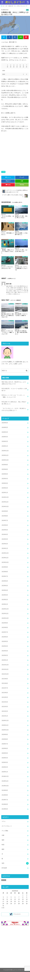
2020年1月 (5, 771)
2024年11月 (5, 502)
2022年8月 (5, 627)
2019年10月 (5, 785)
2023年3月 (5, 595)
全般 (4, 171)
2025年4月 (5, 478)
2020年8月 (5, 739)
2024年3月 (5, 539)
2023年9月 (5, 567)
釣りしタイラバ (15, 2)
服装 (3, 849)
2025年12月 (5, 450)
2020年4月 (5, 757)
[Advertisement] (15, 151)
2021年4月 (5, 702)
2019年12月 (5, 776)
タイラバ (4, 880)
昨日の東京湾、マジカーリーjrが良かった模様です (14, 389)
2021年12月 (5, 664)
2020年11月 (5, 725)
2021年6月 (5, 692)
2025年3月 (5, 483)
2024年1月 (5, 548)
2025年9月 (5, 464)
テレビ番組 (5, 830)
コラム (4, 821)
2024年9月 (5, 511)
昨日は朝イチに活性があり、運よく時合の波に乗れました (14, 402)
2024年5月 (5, 529)
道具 (3, 863)
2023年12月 (5, 553)
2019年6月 (5, 804)
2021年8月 (5, 683)
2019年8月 (5, 795)
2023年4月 (5, 590)
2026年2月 (5, 441)
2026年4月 (5, 432)
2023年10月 (5, 562)
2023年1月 (5, 604)
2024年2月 (5, 543)
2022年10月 (5, 618)
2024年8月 (5, 516)
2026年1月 (5, 446)
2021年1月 (5, 716)
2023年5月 (5, 585)
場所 (3, 840)
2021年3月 (5, 706)
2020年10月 (5, 730)
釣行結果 (4, 868)
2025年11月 (5, 455)
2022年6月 (5, 637)
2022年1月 (5, 660)
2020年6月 (5, 748)
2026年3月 (5, 436)
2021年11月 (5, 669)
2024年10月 (5, 506)
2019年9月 (5, 790)
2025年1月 (5, 492)
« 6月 (2, 907)
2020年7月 (5, 744)
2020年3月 (5, 762)
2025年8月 (5, 469)
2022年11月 (5, 613)
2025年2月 (5, 488)
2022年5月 (5, 641)
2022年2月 (5, 655)
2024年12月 (5, 497)
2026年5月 (5, 427)
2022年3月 (5, 650)
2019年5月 (5, 809)
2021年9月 (5, 678)
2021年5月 (5, 697)
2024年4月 (5, 534)
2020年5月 (5, 753)
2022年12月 (5, 609)
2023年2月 (5, 599)
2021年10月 (5, 674)
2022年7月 (5, 632)
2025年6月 (5, 474)
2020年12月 (5, 720)
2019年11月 (5, 781)
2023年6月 (5, 581)
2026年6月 (5, 422)
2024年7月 (5, 520)
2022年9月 (5, 623)
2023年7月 (5, 576)
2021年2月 (5, 711)
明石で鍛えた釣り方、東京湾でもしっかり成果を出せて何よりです (14, 383)
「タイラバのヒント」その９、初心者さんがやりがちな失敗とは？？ (14, 409)
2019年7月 (5, 799)
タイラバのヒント (7, 826)
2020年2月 (5, 767)
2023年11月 (5, 557)
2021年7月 (5, 688)
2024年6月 (5, 525)
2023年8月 (5, 571)
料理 (3, 844)
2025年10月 (5, 460)
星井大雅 (8, 283)
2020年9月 (5, 734)
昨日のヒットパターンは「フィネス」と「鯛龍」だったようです (13, 396)
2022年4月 (5, 646)
